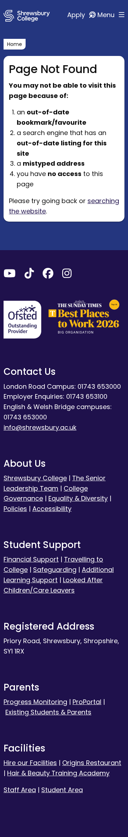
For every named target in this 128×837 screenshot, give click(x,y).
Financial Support (31, 559)
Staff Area (20, 789)
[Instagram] (66, 274)
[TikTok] (29, 274)
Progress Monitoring (35, 701)
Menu (106, 14)
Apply (77, 14)
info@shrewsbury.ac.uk (40, 427)
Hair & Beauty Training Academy (58, 773)
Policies (15, 508)
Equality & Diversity (78, 498)
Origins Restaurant (91, 762)
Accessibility (51, 508)
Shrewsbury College (35, 478)
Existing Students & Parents (48, 712)
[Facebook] (48, 274)
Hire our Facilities (30, 762)
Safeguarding (54, 569)
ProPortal (87, 701)
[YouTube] (10, 274)
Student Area (62, 789)
